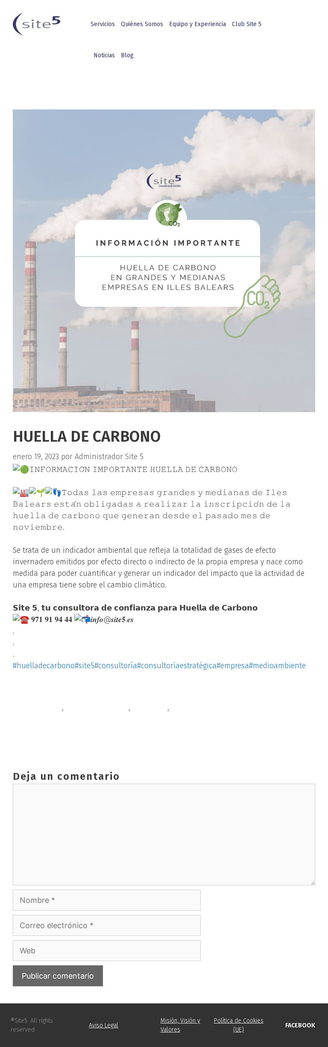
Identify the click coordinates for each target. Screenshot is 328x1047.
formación (149, 707)
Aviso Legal (103, 1025)
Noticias (104, 55)
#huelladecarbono (44, 665)
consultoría (42, 707)
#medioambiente (277, 665)
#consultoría (115, 665)
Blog (127, 55)
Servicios (103, 24)
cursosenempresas (97, 707)
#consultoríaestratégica (177, 665)
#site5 (84, 665)
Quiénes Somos (142, 24)
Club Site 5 (246, 24)
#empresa (233, 665)
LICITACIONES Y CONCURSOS (69, 735)
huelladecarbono (200, 707)
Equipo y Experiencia (197, 24)
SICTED (34, 721)
